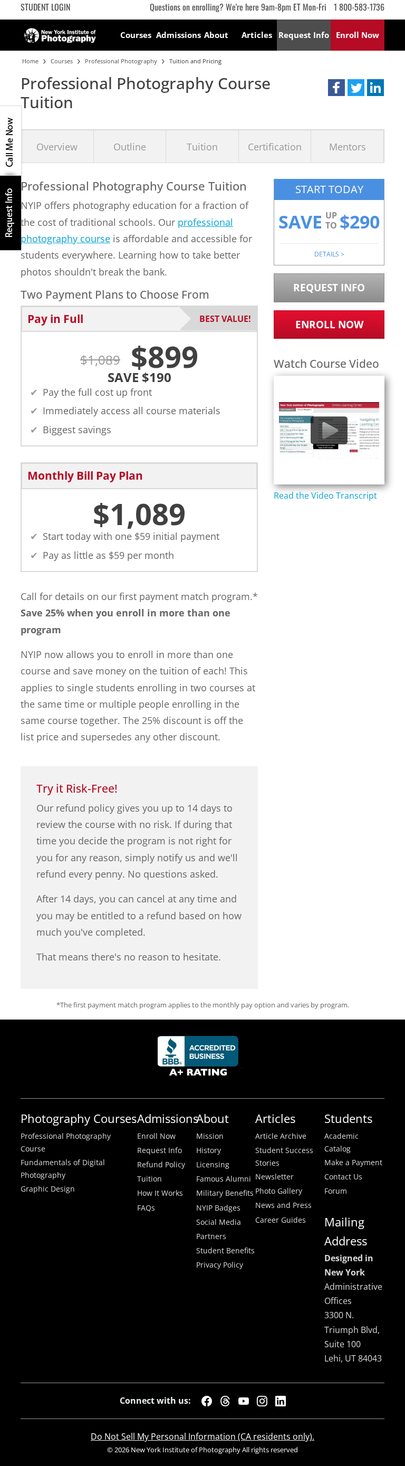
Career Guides (280, 1220)
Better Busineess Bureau (200, 1059)
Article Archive (280, 1136)
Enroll (357, 35)
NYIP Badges (218, 1208)
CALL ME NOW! (10, 141)
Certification (275, 146)
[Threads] (225, 1401)
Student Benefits (225, 1250)
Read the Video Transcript (325, 495)
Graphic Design (48, 1189)
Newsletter (274, 1177)
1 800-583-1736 (359, 7)
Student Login (45, 7)
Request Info (10, 213)
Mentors (347, 146)
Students (348, 1118)
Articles (257, 35)
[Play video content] (329, 430)
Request (303, 35)
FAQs (146, 1208)
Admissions (176, 35)
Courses (135, 35)
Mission (210, 1136)
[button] (336, 87)
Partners (211, 1236)
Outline (129, 146)
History (208, 1150)
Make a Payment (353, 1162)
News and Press (283, 1205)
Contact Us (343, 1177)
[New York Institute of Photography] (60, 32)
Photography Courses (79, 1118)
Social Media (218, 1222)
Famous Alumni (223, 1179)
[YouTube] (243, 1401)
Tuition (202, 146)
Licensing (212, 1164)
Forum (335, 1191)
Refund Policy (161, 1164)
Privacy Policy (219, 1265)
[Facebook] (206, 1401)
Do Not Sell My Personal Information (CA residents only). (202, 1436)
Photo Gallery (278, 1191)
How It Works (160, 1193)
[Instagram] (262, 1401)
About (216, 35)
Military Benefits (225, 1193)
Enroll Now (329, 324)
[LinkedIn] (280, 1401)
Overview (57, 146)
